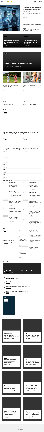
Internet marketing (10, 278)
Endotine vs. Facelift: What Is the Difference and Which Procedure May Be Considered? (12, 149)
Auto (7, 272)
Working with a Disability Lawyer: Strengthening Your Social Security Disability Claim (23, 241)
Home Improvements (12, 182)
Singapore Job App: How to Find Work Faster (32, 24)
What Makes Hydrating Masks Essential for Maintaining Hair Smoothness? (10, 362)
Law (4, 231)
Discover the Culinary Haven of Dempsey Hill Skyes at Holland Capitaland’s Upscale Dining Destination (35, 213)
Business (24, 23)
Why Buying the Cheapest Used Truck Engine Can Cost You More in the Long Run (31, 104)
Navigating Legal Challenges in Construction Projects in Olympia (23, 255)
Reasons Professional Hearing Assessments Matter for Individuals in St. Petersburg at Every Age (20, 133)
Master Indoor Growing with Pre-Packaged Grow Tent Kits (11, 42)
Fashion (5, 332)
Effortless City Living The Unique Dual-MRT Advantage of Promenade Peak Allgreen (35, 222)
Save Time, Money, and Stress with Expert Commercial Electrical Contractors (33, 185)
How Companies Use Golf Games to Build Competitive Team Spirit (31, 42)
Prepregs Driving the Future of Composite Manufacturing (35, 194)
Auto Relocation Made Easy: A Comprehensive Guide (20, 270)
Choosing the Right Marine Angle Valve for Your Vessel (32, 86)
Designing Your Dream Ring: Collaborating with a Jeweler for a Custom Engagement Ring (32, 388)
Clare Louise (6, 135)
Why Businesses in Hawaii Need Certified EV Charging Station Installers (11, 104)
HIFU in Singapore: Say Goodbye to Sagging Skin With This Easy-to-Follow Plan (18, 175)
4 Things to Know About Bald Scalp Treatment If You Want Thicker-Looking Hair (18, 156)
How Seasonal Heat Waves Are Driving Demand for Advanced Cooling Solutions (15, 194)
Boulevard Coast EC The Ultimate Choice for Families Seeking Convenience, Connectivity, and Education (35, 203)
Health (5, 139)
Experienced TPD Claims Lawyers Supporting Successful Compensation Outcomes (10, 241)
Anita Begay (6, 245)
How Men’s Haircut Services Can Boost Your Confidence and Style (10, 388)
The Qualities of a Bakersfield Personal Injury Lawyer (35, 240)
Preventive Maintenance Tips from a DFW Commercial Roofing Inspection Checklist (15, 202)
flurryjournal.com (25, 429)
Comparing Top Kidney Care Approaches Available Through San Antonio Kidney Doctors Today (20, 170)
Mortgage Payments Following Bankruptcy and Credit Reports (35, 249)
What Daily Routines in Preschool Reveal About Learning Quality (31, 30)
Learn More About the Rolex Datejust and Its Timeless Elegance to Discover (10, 414)
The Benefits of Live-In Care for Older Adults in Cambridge (30, 149)
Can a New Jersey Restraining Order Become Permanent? (35, 232)
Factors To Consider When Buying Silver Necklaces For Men (32, 337)
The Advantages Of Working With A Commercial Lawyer (35, 236)
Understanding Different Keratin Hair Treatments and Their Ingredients (32, 414)
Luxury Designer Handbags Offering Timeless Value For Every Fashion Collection (11, 336)
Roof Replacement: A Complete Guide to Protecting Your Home (13, 218)
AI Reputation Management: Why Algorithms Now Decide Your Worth (32, 9)
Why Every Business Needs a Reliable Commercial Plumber (15, 210)
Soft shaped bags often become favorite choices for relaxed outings (32, 362)
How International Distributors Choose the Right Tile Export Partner (14, 185)
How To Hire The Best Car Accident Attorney (35, 244)
